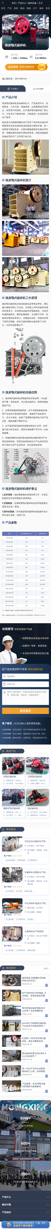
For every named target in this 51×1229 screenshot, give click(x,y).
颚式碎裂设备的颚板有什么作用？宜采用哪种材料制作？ (33, 1009)
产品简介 (14, 89)
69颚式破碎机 (9, 777)
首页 (14, 3)
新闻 (16, 8)
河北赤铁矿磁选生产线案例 (36, 903)
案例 (22, 8)
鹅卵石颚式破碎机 (11, 808)
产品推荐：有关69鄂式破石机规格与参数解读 (33, 1085)
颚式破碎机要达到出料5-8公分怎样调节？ (34, 1054)
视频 (29, 8)
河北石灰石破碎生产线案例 (36, 841)
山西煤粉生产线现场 (34, 931)
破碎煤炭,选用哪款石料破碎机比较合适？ (34, 979)
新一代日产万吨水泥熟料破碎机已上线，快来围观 (33, 1069)
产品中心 (22, 3)
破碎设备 (32, 3)
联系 (48, 8)
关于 (35, 8)
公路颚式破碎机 (35, 777)
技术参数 (40, 89)
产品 (9, 8)
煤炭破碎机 (33, 808)
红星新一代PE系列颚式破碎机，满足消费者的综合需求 (34, 1039)
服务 (41, 8)
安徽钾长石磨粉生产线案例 (36, 872)
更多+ (46, 968)
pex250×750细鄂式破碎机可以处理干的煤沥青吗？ (34, 1024)
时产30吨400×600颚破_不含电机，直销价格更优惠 (34, 994)
